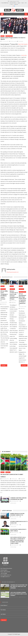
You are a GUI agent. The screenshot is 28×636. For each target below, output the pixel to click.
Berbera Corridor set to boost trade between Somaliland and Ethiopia (14, 295)
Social (11, 4)
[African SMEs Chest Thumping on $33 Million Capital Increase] (5, 281)
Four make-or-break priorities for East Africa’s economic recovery (24, 365)
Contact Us (16, 4)
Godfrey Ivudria (13, 41)
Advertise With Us (13, 2)
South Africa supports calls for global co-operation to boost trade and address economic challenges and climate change (18, 540)
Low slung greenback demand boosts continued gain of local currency (18, 594)
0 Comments (20, 41)
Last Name (3, 614)
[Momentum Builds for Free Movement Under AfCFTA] (5, 516)
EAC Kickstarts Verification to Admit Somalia (18, 530)
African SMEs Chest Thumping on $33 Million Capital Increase (4, 295)
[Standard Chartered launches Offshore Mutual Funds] (5, 499)
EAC (26, 2)
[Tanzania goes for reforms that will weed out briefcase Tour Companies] (5, 587)
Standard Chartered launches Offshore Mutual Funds (18, 498)
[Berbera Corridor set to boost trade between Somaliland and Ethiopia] (14, 281)
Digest (19, 2)
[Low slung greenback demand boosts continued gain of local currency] (5, 595)
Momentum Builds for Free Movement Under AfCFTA (17, 514)
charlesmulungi (13, 547)
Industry (3, 289)
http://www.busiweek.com (13, 272)
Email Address (4, 605)
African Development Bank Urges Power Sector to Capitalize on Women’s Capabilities (22, 298)
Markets (8, 472)
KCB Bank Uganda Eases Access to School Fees (18, 522)
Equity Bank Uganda (22, 44)
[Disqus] (14, 385)
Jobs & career (9, 36)
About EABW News (5, 2)
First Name (3, 610)
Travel (22, 2)
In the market (6, 451)
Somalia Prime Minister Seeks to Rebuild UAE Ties (4, 365)
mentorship (24, 55)
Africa (2, 36)
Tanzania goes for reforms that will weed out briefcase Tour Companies (18, 586)
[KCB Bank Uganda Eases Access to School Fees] (5, 524)
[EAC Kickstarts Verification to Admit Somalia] (14, 462)
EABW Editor (4, 304)
